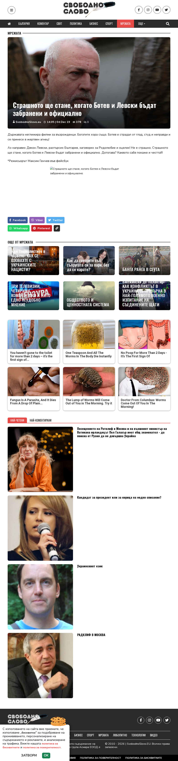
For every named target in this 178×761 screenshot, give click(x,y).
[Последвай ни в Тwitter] (166, 10)
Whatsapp (21, 228)
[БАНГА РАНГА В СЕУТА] (144, 260)
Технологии (138, 735)
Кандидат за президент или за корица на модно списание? (119, 497)
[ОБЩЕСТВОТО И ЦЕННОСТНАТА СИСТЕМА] (89, 295)
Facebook (19, 220)
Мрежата (125, 24)
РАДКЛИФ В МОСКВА (91, 634)
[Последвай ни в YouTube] (157, 10)
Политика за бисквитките (143, 758)
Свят (59, 24)
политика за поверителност (42, 747)
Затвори (29, 755)
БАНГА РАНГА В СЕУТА (141, 269)
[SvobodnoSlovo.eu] (28, 720)
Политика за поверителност (100, 758)
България (24, 24)
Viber (39, 220)
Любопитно (120, 735)
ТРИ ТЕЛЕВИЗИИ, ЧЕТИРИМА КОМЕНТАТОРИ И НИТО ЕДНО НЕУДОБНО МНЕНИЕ (30, 295)
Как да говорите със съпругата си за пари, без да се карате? (88, 265)
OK (46, 755)
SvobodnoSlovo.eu (28, 122)
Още (140, 24)
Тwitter (58, 220)
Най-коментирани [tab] (40, 420)
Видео (153, 735)
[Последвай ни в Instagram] (148, 10)
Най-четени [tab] (17, 420)
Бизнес (94, 24)
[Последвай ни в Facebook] (139, 10)
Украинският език (90, 566)
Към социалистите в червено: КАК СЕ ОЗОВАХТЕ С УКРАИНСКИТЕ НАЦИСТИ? (28, 260)
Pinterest (44, 228)
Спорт (109, 24)
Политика (76, 24)
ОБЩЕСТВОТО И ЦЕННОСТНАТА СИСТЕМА (88, 302)
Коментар (43, 24)
